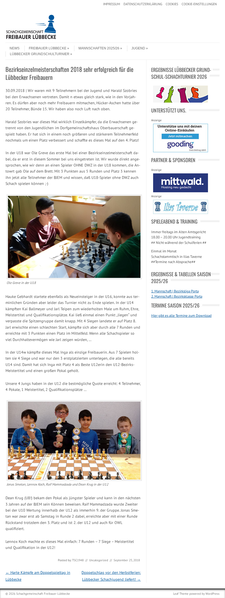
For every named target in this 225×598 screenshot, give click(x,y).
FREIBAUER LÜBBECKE (47, 48)
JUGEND (138, 48)
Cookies (172, 4)
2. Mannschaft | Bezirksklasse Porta (176, 296)
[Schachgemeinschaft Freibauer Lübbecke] (46, 37)
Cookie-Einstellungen (199, 4)
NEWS (14, 48)
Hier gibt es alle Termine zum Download (181, 315)
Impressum (111, 4)
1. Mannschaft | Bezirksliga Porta (175, 291)
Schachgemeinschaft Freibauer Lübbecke (43, 594)
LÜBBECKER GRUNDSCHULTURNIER (39, 54)
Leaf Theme (181, 594)
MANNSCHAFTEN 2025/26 (98, 48)
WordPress (213, 594)
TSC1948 (78, 560)
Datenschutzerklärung (142, 4)
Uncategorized (98, 560)
